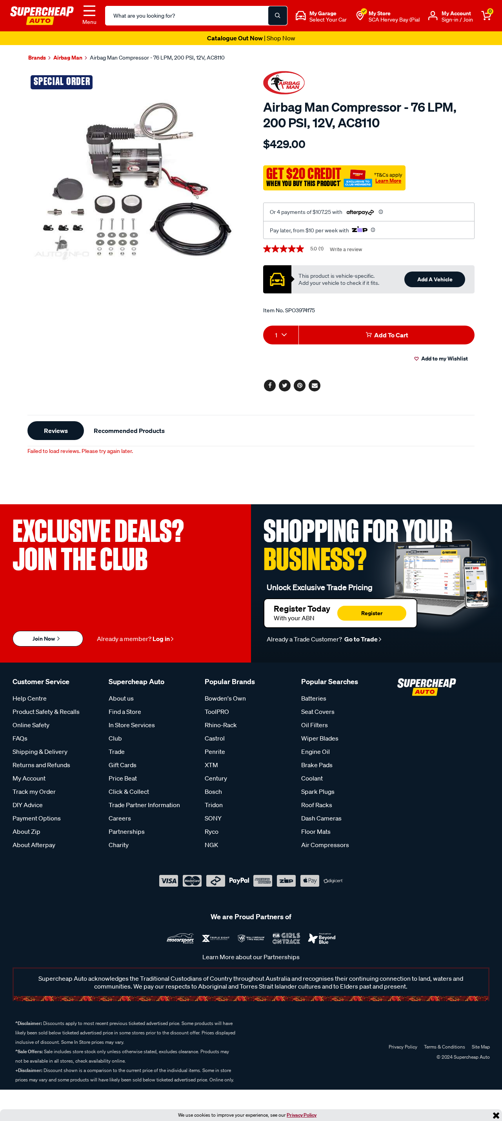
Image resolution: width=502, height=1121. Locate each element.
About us (121, 698)
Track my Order (34, 791)
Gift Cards (122, 765)
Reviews (56, 431)
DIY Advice (28, 805)
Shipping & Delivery (40, 751)
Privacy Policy (301, 1115)
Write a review (346, 249)
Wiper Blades (319, 738)
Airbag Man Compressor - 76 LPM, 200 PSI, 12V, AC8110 (157, 57)
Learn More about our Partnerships (251, 957)
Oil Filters (314, 725)
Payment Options (37, 818)
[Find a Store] (360, 15)
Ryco (211, 831)
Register (371, 613)
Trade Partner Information (144, 805)
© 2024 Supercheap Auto (462, 1057)
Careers (120, 818)
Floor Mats (316, 831)
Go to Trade (360, 639)
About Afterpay (34, 845)
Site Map (481, 1046)
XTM (211, 765)
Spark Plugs (318, 791)
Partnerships (127, 831)
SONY (213, 818)
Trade (117, 751)
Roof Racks (316, 805)
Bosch (213, 791)
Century (216, 778)
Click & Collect (129, 791)
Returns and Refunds (41, 765)
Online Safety (31, 725)
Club (115, 738)
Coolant (312, 778)
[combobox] (280, 335)
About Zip (26, 831)
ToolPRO (217, 711)
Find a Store (125, 711)
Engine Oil (315, 751)
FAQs (20, 738)
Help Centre (30, 698)
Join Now (44, 638)
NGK (211, 845)
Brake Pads (317, 765)
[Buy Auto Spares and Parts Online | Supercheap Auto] (42, 15)
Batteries (313, 698)
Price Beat (123, 778)
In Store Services (132, 725)
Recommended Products (129, 431)
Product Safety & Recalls (46, 711)
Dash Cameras (321, 818)
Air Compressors (325, 845)
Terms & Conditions (444, 1046)
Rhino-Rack (221, 725)
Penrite (215, 751)
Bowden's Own (225, 698)
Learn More (388, 180)
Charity (119, 845)
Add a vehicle (435, 279)
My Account (29, 778)
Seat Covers (318, 711)
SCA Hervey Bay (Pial (394, 19)
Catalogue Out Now (251, 38)
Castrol (215, 738)
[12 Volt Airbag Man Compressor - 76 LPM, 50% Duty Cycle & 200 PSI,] (136, 180)
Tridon (214, 805)
